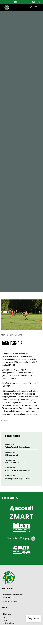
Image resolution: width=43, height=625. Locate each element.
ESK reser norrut (11, 455)
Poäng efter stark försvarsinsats (17, 447)
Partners (5, 620)
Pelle (5, 420)
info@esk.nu (12, 601)
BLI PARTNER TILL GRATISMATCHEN (18, 471)
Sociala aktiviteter (9, 623)
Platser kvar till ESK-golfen (15, 463)
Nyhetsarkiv (7, 614)
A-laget (18, 335)
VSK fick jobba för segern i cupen (17, 479)
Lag (4, 617)
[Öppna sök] (31, 7)
